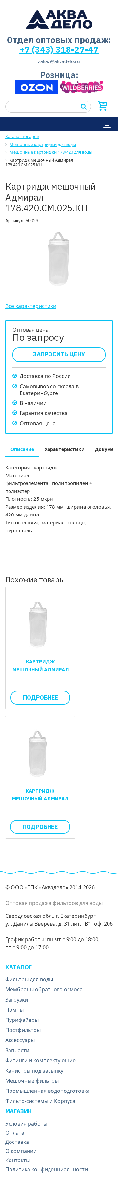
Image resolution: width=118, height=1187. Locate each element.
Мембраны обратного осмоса (44, 989)
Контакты (17, 1160)
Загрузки (16, 999)
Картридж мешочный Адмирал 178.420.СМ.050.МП (40, 799)
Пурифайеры (22, 1019)
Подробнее (40, 697)
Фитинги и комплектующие (40, 1060)
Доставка (17, 1141)
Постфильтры (23, 1030)
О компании (21, 1151)
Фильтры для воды (29, 979)
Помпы (14, 1009)
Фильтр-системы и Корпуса (40, 1101)
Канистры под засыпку (34, 1070)
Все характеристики (30, 306)
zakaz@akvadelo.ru (59, 61)
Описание (22, 449)
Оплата (14, 1132)
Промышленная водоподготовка (47, 1090)
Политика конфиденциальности (46, 1169)
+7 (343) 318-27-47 (59, 49)
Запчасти (17, 1050)
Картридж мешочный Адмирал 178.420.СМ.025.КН (40, 669)
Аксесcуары (20, 1040)
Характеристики (65, 449)
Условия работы (26, 1123)
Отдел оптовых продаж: (59, 39)
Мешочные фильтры (32, 1080)
